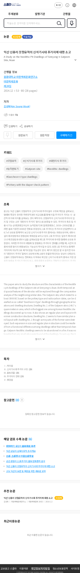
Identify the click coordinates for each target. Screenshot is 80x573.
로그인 (58, 5)
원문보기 (23, 135)
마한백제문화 (11, 81)
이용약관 (23, 568)
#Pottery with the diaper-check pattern (27, 184)
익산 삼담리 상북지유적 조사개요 (21, 450)
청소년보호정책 (60, 568)
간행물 (67, 14)
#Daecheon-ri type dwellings (21, 176)
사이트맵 (75, 568)
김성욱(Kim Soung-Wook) (17, 106)
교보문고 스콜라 (9, 568)
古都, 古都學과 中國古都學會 (20, 455)
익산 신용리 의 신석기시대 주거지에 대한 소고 (28, 497)
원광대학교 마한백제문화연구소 (21, 77)
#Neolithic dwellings (57, 168)
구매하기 (65, 135)
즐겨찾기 (70, 27)
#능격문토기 (12, 168)
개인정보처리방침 (40, 568)
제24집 (7, 86)
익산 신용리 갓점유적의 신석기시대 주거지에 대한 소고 (30, 466)
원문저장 (44, 135)
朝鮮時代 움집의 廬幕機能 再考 (21, 445)
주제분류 (13, 14)
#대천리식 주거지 (57, 161)
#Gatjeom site (32, 168)
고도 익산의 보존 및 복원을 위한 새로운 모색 (26, 471)
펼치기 (75, 61)
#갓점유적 (11, 161)
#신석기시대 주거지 (32, 161)
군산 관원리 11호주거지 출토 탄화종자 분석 (25, 461)
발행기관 (40, 14)
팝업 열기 (22, 400)
